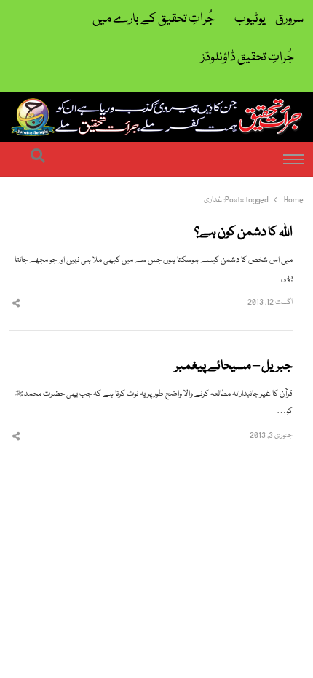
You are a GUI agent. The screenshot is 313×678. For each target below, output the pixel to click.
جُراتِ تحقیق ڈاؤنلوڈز (247, 58)
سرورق (289, 19)
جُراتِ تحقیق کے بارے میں (153, 19)
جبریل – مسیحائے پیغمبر (234, 366)
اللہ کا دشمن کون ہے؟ (243, 232)
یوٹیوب (250, 19)
